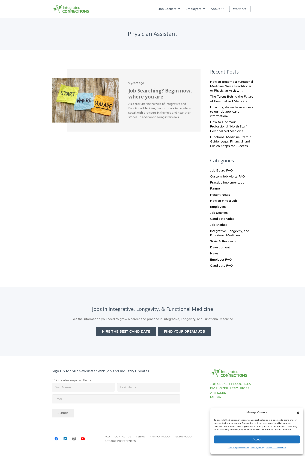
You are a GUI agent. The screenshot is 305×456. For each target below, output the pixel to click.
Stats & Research (223, 241)
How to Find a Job (223, 201)
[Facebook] (56, 438)
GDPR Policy (184, 436)
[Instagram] (74, 438)
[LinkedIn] (65, 438)
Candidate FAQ (221, 266)
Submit (63, 413)
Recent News (220, 195)
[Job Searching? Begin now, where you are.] (126, 100)
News (214, 253)
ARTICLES (218, 393)
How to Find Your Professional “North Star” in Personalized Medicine (230, 126)
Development (220, 247)
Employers (218, 207)
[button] (298, 412)
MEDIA (215, 397)
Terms (140, 436)
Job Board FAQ (221, 170)
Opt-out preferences (238, 447)
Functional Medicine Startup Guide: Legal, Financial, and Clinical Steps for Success (231, 141)
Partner (215, 188)
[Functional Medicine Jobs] (70, 9)
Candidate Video (222, 219)
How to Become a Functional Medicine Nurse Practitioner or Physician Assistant (231, 86)
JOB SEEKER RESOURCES (230, 384)
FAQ (107, 436)
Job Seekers (219, 213)
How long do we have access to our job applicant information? (231, 111)
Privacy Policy (257, 447)
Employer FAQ (221, 260)
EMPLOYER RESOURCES (229, 388)
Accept (256, 439)
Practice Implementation (228, 182)
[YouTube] (82, 438)
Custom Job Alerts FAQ (227, 176)
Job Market (218, 225)
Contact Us (123, 436)
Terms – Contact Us (276, 447)
